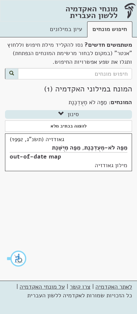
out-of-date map (35, 156)
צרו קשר (80, 287)
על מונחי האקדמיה (42, 287)
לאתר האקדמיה (113, 287)
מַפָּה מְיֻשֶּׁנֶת (66, 147)
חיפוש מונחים (109, 29)
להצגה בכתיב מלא (68, 126)
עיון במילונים (66, 29)
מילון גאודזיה (111, 165)
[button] (17, 258)
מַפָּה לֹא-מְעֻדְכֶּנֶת (105, 147)
